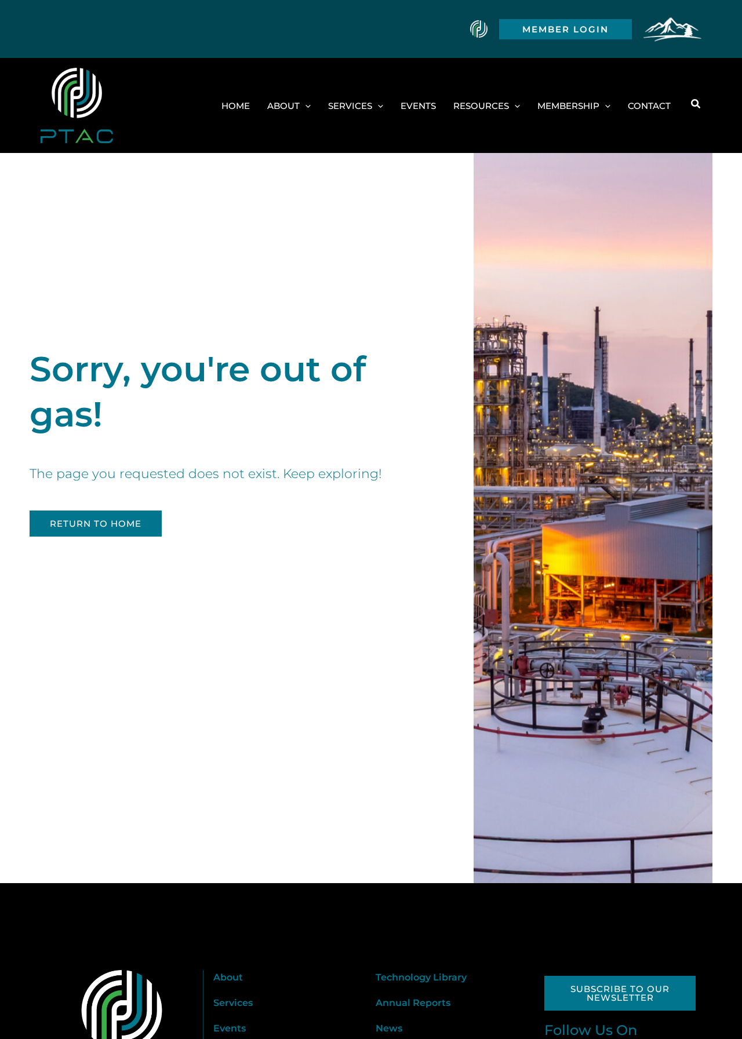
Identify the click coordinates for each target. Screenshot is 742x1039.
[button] (565, 29)
